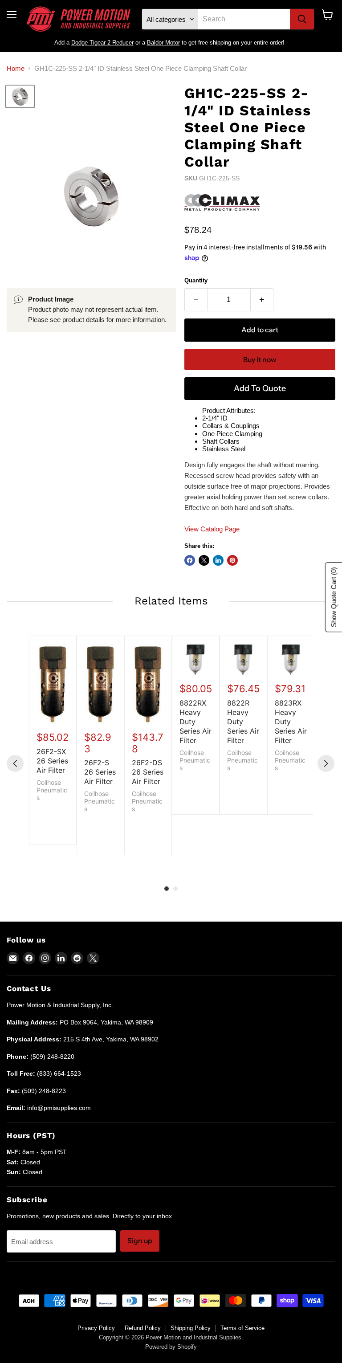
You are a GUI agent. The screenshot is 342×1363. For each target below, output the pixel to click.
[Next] (326, 763)
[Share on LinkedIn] (218, 560)
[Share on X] (204, 560)
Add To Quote (260, 388)
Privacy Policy (96, 1328)
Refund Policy (143, 1328)
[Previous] (15, 763)
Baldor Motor (163, 42)
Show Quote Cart (334, 597)
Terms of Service (242, 1328)
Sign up (139, 1240)
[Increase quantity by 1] (262, 299)
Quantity (196, 280)
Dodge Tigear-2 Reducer (102, 42)
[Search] (302, 19)
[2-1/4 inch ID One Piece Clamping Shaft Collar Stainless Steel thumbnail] (20, 96)
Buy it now (259, 359)
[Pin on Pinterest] (232, 560)
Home (15, 68)
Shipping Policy (191, 1328)
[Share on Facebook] (189, 560)
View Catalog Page (212, 529)
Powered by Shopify (171, 1346)
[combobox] (244, 19)
